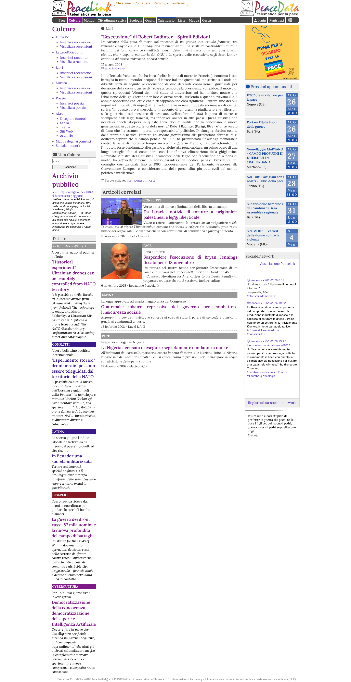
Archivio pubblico (65, 180)
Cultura (74, 20)
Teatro (65, 127)
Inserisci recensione (75, 42)
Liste (181, 20)
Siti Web (66, 131)
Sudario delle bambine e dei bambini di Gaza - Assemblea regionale (265, 208)
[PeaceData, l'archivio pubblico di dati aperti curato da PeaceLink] (269, 15)
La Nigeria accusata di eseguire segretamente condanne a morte (164, 347)
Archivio (66, 135)
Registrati (276, 20)
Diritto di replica (244, 679)
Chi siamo (123, 3)
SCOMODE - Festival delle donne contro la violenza (263, 235)
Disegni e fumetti (73, 118)
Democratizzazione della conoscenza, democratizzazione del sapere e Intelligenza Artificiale (74, 613)
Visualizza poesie (73, 108)
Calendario (166, 20)
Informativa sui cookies (218, 679)
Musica (61, 83)
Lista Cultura (68, 154)
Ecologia (135, 20)
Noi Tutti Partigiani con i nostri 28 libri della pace (265, 179)
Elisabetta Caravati (113, 68)
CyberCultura (65, 586)
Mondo (89, 20)
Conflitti (61, 344)
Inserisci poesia (72, 103)
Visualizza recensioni (76, 46)
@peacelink (254, 280)
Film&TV (62, 37)
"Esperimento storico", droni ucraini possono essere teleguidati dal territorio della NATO (73, 368)
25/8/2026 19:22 (275, 303)
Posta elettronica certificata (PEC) (276, 679)
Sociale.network (68, 146)
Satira (64, 123)
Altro (59, 113)
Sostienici (178, 3)
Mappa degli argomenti (73, 141)
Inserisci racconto (74, 57)
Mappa (194, 20)
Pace (62, 20)
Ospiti (150, 20)
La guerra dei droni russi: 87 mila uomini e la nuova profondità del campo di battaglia (74, 527)
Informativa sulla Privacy (188, 679)
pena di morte (145, 180)
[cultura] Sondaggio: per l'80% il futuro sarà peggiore (72, 194)
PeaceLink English (69, 246)
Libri (59, 67)
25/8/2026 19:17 (275, 341)
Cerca (206, 20)
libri (130, 180)
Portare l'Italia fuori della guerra (262, 124)
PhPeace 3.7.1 (162, 679)
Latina (58, 432)
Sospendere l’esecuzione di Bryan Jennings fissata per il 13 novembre (190, 259)
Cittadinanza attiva (112, 20)
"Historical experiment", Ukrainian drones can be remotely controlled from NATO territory (74, 275)
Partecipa (161, 3)
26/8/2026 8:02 (274, 280)
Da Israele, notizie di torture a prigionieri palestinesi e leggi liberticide (190, 214)
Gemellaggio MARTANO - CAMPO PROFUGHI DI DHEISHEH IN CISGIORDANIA (265, 155)
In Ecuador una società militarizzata (72, 458)
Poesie (61, 98)
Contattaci (142, 3)
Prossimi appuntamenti (271, 86)
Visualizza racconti (74, 62)
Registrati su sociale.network (272, 402)
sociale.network (260, 256)
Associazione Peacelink (277, 263)
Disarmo (59, 495)
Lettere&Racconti (69, 52)
